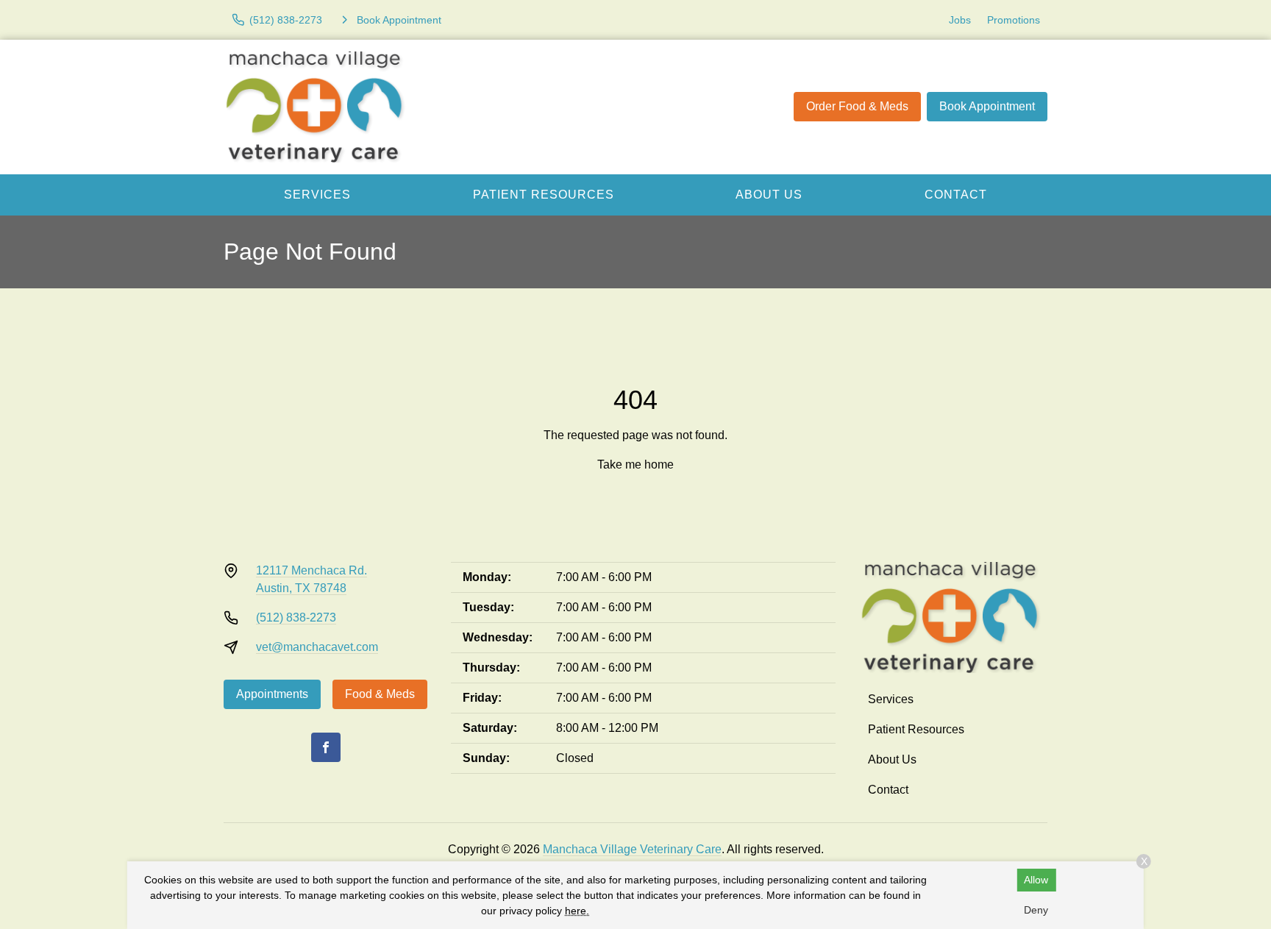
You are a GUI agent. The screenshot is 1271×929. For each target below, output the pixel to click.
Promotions (1013, 20)
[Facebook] (326, 747)
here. (577, 910)
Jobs (960, 20)
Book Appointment (987, 106)
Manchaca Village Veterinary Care (632, 849)
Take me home (635, 464)
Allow (1036, 880)
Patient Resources (543, 194)
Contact (956, 194)
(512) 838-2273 (296, 617)
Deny (1036, 910)
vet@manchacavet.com (317, 647)
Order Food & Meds (857, 106)
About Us (769, 194)
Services (317, 194)
